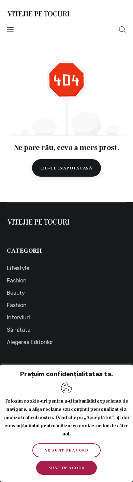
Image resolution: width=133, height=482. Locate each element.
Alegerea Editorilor (30, 342)
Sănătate (18, 330)
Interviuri (18, 317)
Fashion (17, 280)
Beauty (16, 293)
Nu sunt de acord (66, 450)
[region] (66, 423)
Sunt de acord (66, 467)
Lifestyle (18, 268)
